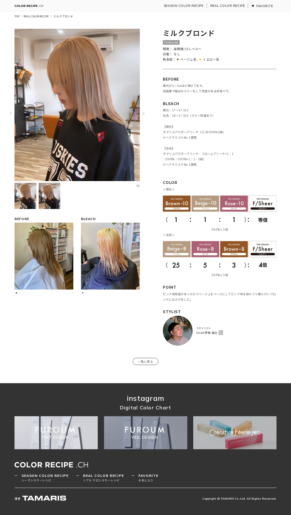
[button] (11, 113)
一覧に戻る (145, 361)
